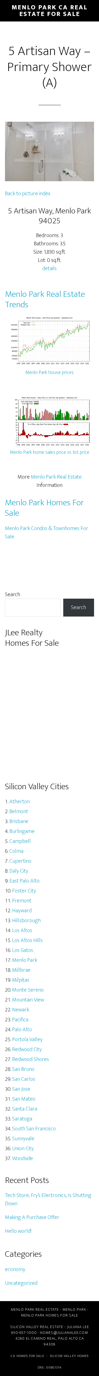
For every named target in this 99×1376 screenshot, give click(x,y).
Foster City (24, 890)
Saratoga (22, 1118)
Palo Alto (22, 1029)
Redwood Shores (30, 1059)
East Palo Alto (24, 881)
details (49, 268)
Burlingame (22, 831)
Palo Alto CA (71, 1338)
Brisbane (18, 821)
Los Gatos (22, 950)
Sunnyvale (23, 1138)
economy (15, 1269)
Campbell (20, 841)
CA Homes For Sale (27, 1356)
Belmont (18, 811)
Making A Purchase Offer (32, 1217)
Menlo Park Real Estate (56, 477)
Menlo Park (24, 960)
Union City (23, 1148)
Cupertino (20, 861)
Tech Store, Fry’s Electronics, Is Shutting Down (48, 1199)
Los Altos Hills (27, 940)
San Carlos (23, 1079)
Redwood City (27, 1049)
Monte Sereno (28, 990)
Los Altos (22, 930)
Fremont (21, 900)
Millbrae (21, 970)
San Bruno (23, 1069)
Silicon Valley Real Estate (36, 1327)
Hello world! (18, 1231)
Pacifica (20, 1019)
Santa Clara (24, 1109)
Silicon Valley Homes (69, 1356)
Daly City (18, 871)
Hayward (22, 910)
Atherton (19, 801)
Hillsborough (26, 920)
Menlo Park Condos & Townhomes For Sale (46, 532)
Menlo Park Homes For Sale (44, 507)
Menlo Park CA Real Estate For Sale (49, 11)
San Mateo (23, 1099)
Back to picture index (27, 193)
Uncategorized (21, 1283)
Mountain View (28, 1000)
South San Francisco (34, 1128)
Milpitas (20, 980)
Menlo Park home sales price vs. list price (49, 452)
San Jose (21, 1089)
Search (12, 594)
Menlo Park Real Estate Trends (45, 299)
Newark (20, 1009)
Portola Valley (27, 1039)
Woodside (22, 1158)
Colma (16, 851)
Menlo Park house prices (49, 372)
